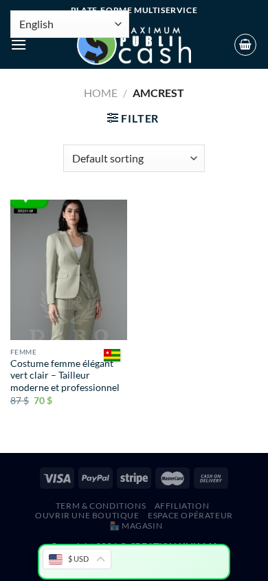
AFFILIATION (182, 505)
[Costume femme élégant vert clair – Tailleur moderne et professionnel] (68, 270)
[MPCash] (134, 45)
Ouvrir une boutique (87, 515)
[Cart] (245, 45)
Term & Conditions (101, 505)
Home (101, 92)
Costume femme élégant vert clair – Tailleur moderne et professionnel (65, 375)
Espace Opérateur (190, 515)
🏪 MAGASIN (136, 525)
